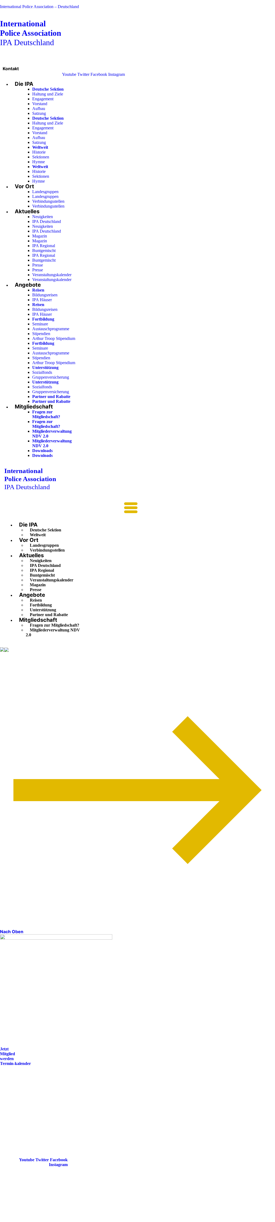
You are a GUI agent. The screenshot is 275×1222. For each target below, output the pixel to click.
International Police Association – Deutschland (39, 6)
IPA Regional (43, 245)
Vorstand (39, 103)
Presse (37, 265)
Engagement (42, 99)
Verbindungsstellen (48, 201)
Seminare (40, 324)
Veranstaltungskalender (51, 274)
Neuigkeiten (42, 216)
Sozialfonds (42, 372)
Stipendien (41, 333)
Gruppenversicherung (50, 377)
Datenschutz (15, 1116)
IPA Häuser (42, 299)
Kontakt (11, 68)
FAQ (8, 1101)
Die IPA (24, 84)
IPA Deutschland (30, 33)
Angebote (28, 285)
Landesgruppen (45, 191)
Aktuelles (27, 211)
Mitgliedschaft (34, 406)
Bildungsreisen (44, 295)
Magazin (39, 236)
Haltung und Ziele (47, 94)
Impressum (14, 1108)
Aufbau (38, 108)
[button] (71, 509)
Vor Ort (24, 186)
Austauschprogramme (50, 328)
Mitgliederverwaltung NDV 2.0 (53, 632)
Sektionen (40, 157)
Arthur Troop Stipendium (53, 338)
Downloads (42, 450)
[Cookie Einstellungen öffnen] (40, 1219)
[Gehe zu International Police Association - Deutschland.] (2, 650)
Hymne (38, 161)
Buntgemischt (44, 250)
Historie (39, 152)
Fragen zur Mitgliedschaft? (46, 414)
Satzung (39, 113)
